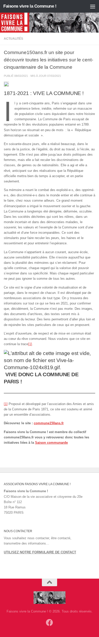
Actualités (13, 38)
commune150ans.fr (49, 423)
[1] (30, 344)
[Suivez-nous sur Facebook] (49, 622)
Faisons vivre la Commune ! (29, 6)
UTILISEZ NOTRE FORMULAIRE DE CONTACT (40, 552)
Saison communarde (51, 442)
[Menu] (92, 6)
